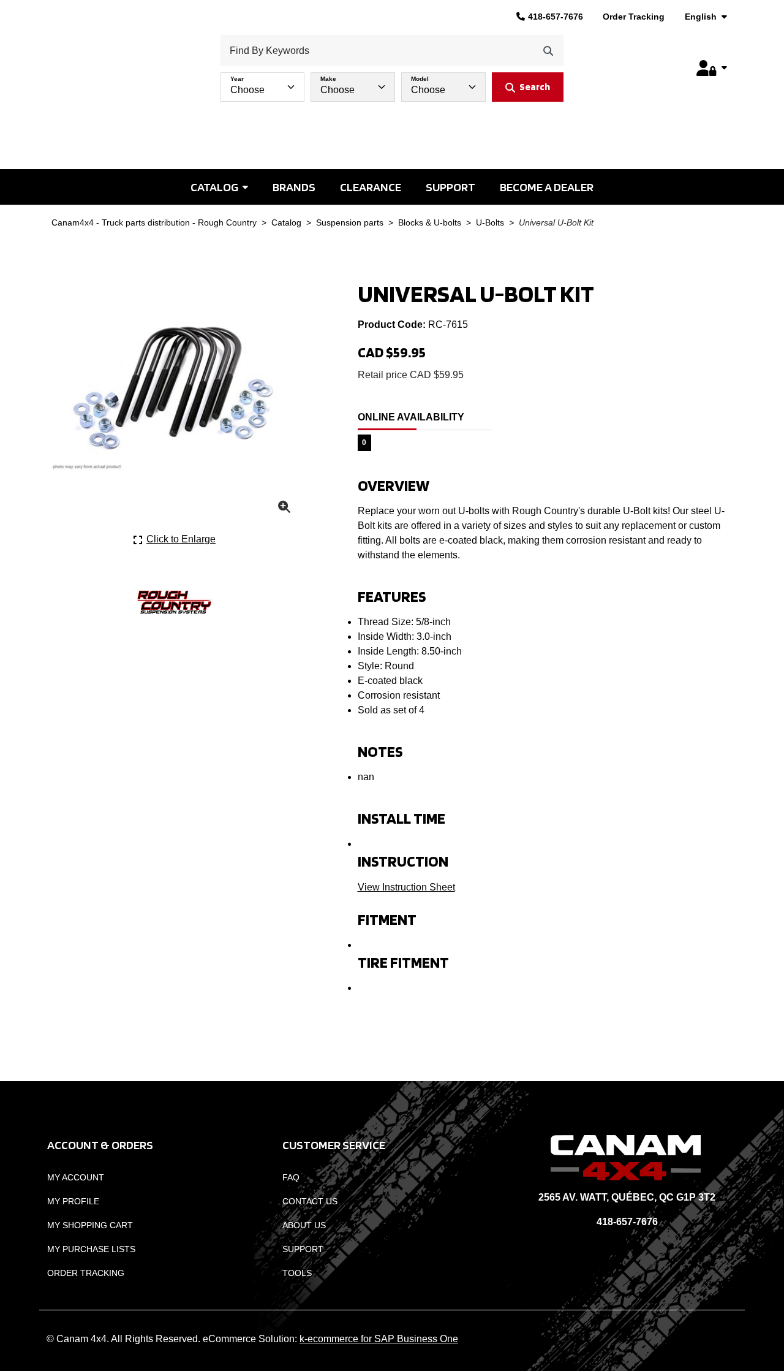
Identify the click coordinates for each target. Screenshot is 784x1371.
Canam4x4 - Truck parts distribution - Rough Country (154, 222)
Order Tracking (634, 16)
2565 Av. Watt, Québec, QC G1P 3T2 (626, 1197)
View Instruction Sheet (406, 887)
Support (450, 187)
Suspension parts (349, 222)
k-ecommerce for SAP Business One (379, 1339)
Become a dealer (547, 187)
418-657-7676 (555, 16)
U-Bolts (490, 222)
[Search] (548, 51)
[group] (392, 84)
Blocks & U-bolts (429, 222)
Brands (294, 187)
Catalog (214, 187)
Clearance (370, 187)
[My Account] (711, 68)
